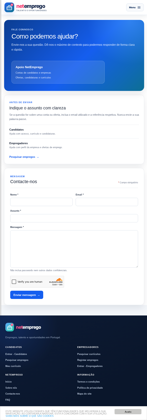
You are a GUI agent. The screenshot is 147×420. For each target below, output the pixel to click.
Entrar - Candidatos (16, 354)
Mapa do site (84, 393)
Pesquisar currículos (88, 354)
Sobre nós (11, 387)
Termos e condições (88, 381)
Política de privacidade (90, 387)
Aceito (128, 411)
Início (8, 381)
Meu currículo (13, 366)
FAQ (7, 399)
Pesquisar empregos (24, 156)
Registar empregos (87, 360)
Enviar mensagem (26, 294)
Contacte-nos (12, 393)
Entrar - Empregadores (90, 366)
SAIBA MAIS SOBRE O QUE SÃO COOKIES (30, 416)
